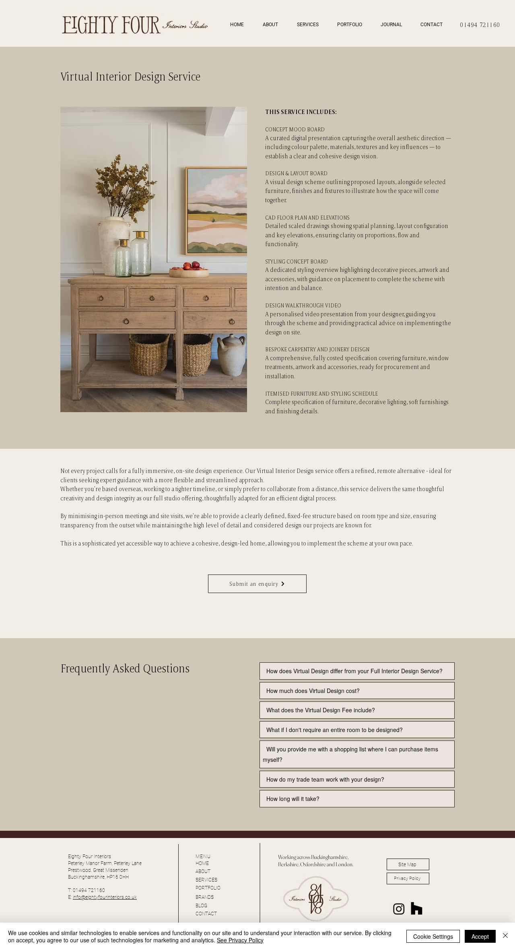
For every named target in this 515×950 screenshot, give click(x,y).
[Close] (505, 936)
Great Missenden (330, 921)
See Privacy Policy (240, 940)
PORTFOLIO (208, 888)
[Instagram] (398, 908)
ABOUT (203, 871)
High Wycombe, (295, 921)
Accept (480, 936)
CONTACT (206, 914)
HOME (202, 863)
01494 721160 (480, 25)
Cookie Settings (433, 936)
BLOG (201, 906)
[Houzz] (416, 908)
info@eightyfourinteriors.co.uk (105, 897)
